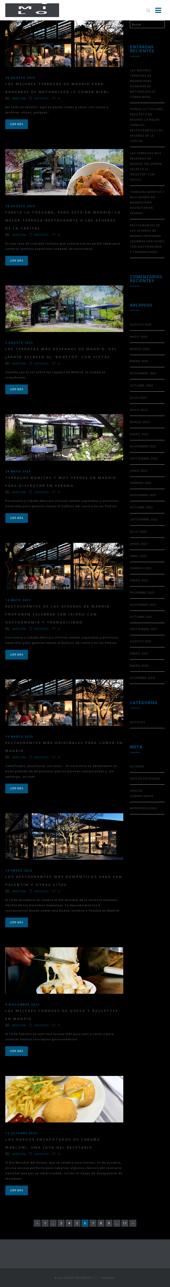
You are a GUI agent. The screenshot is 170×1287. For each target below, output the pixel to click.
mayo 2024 (138, 410)
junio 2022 (138, 544)
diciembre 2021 (142, 592)
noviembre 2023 (143, 446)
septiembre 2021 (143, 629)
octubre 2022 (141, 507)
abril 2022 (138, 556)
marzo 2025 (140, 349)
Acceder (137, 766)
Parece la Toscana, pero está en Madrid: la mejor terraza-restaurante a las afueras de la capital (63, 220)
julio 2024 (138, 398)
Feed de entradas (145, 778)
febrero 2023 (141, 483)
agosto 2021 (141, 641)
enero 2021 (139, 653)
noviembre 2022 (143, 495)
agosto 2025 (141, 324)
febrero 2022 (141, 568)
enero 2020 (139, 666)
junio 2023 (138, 471)
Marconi (19, 98)
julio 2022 (138, 532)
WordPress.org (143, 808)
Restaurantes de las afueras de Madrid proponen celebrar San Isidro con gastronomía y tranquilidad (57, 614)
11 (125, 1223)
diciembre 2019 (142, 678)
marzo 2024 (140, 422)
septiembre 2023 (143, 458)
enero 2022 (139, 580)
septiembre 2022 (143, 519)
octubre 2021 (141, 617)
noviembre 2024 (143, 373)
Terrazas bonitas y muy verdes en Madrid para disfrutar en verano (147, 202)
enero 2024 (139, 434)
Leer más (16, 124)
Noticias (42, 98)
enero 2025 (139, 361)
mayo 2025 (138, 337)
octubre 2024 (141, 385)
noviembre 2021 (143, 605)
